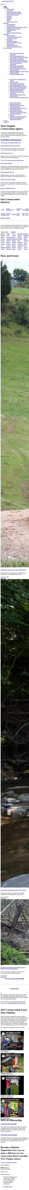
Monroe (19, 235)
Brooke (2, 240)
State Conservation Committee (14, 13)
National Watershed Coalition (17, 89)
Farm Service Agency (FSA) (17, 83)
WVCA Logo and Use (12, 21)
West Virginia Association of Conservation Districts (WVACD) (18, 59)
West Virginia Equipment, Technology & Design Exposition (18, 111)
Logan (13, 237)
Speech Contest (10, 44)
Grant (7, 235)
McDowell (14, 239)
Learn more (3, 1162)
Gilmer (8, 234)
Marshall (14, 242)
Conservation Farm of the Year (14, 37)
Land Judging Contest (12, 45)
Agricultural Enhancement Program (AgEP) (10, 145)
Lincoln (14, 235)
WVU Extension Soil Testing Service (19, 97)
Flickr (8, 20)
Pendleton (20, 242)
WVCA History (11, 9)
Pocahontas (20, 245)
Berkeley (3, 235)
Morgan (19, 237)
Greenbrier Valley (19, 209)
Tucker (25, 244)
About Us (6, 8)
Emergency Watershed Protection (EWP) (17, 27)
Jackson (8, 245)
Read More (3, 578)
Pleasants (20, 244)
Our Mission (10, 10)
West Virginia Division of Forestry (18, 108)
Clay (2, 245)
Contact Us (6, 122)
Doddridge (3, 247)
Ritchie (25, 237)
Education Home (11, 35)
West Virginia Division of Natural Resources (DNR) (18, 69)
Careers (5, 120)
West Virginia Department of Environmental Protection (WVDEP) (19, 57)
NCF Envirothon (14, 82)
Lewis (13, 234)
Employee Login (8, 1186)
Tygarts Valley (18, 214)
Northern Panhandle (3, 214)
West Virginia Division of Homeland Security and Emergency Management (19, 63)
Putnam (19, 249)
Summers (26, 240)
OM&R (9, 31)
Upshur (25, 247)
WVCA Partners (8, 48)
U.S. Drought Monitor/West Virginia (15, 1003)
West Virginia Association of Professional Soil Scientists (17, 66)
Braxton (3, 239)
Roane (25, 239)
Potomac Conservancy (15, 104)
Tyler (25, 245)
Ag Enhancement (11, 24)
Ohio (19, 240)
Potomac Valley (8, 214)
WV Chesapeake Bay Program (7, 172)
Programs (6, 23)
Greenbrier (9, 237)
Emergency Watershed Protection (8, 188)
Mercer (14, 245)
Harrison (8, 244)
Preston (19, 247)
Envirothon (9, 39)
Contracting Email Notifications (9, 1135)
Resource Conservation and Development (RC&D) (16, 118)
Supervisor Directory (12, 1162)
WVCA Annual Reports (13, 14)
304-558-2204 (10, 1)
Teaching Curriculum (12, 41)
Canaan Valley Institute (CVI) (17, 85)
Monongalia (21, 234)
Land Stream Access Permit (13, 28)
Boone (2, 237)
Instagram (9, 17)
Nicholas (20, 239)
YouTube (9, 19)
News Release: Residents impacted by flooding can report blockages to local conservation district (13, 968)
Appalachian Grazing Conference (18, 116)
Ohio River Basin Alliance (16, 90)
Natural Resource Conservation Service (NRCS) (17, 95)
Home (5, 6)
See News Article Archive (14, 978)
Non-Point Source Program (7, 153)
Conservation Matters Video (13, 12)
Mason (13, 244)
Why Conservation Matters (7, 142)
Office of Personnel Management (18, 87)
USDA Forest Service (15, 109)
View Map (13, 232)
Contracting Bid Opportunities (9, 1124)
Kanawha (8, 249)
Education (6, 34)
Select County (4, 232)
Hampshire (9, 239)
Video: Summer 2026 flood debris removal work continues (13, 890)
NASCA (12, 115)
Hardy (8, 242)
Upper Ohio (23, 214)
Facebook (9, 16)
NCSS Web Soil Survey (16, 113)
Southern (14, 214)
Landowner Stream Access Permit (8, 179)
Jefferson (8, 247)
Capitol (2, 209)
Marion (14, 240)
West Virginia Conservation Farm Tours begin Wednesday (13, 569)
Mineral (14, 247)
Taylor (25, 242)
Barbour (3, 234)
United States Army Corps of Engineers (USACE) (17, 106)
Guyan (23, 209)
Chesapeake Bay (11, 26)
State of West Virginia (15, 102)
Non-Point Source (11, 30)
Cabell (2, 242)
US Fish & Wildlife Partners (17, 74)
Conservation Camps (12, 38)
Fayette (2, 249)
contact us (4, 1)
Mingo (13, 249)
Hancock (8, 240)
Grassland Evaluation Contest (14, 42)
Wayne (25, 249)
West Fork (27, 214)
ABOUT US (18, 142)
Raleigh (26, 234)
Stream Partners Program (6, 163)
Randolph (26, 235)
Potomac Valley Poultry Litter (14, 33)
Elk (12, 209)
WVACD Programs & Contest (14, 46)
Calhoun (3, 244)
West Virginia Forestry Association (18, 86)
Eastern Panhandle (8, 209)
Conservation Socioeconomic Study (15, 160)
